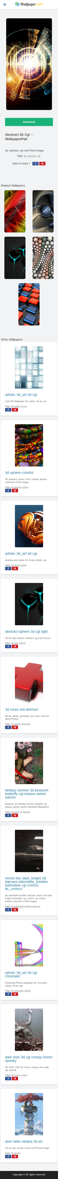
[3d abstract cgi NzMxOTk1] (43, 211)
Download (29, 122)
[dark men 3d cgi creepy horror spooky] (29, 1029)
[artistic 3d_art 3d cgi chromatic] (29, 944)
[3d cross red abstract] (29, 681)
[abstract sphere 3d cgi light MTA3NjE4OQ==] (15, 258)
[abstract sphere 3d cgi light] (29, 603)
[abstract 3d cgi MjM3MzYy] (15, 211)
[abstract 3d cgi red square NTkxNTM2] (29, 304)
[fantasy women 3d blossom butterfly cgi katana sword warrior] (29, 762)
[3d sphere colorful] (29, 444)
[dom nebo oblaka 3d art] (29, 1113)
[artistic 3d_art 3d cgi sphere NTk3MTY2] (43, 258)
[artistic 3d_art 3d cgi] (29, 366)
